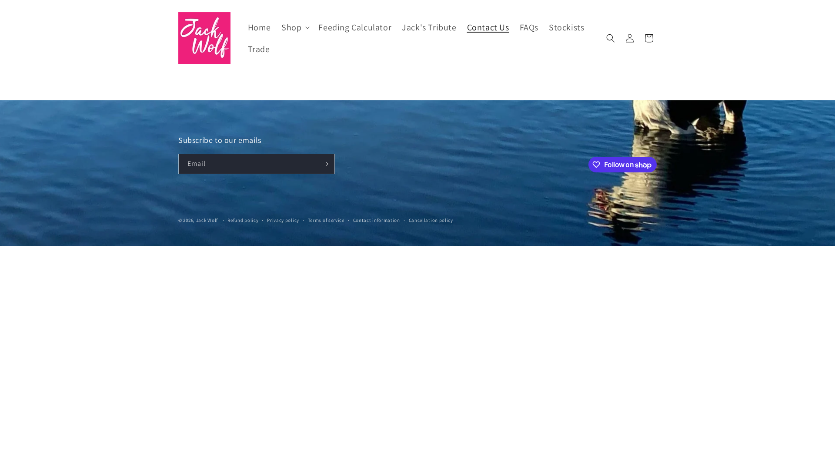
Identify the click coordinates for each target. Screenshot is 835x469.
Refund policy (242, 220)
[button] (294, 27)
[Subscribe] (324, 164)
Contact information (376, 220)
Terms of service (326, 220)
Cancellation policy (431, 220)
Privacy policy (283, 220)
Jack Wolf (207, 220)
